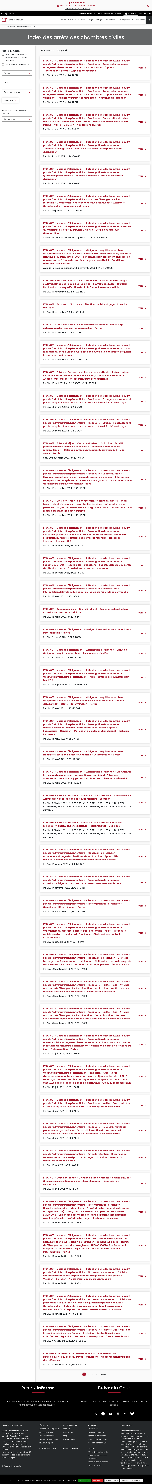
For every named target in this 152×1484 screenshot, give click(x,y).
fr (145, 13)
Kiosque (91, 20)
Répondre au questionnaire (77, 8)
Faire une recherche (96, 1432)
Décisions (82, 20)
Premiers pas (93, 1429)
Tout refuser (97, 1480)
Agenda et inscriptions (97, 1436)
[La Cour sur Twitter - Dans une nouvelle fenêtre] (95, 1414)
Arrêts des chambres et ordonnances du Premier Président (16, 57)
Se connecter (132, 13)
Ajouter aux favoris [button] (103, 13)
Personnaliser (113, 1480)
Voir (141, 68)
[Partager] (2, 13)
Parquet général (124, 20)
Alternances (68, 1432)
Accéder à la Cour (47, 1448)
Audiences (72, 20)
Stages (65, 1436)
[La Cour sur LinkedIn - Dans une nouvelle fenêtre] (118, 1414)
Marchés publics (69, 1439)
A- (13, 13)
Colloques (99, 20)
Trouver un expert (46, 1443)
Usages (91, 1448)
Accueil (6, 26)
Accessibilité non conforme (98, 1461)
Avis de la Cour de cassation (18, 64)
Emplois (66, 1429)
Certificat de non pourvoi (48, 1439)
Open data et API (94, 1465)
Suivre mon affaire (46, 1432)
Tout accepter (84, 1480)
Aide (140, 13)
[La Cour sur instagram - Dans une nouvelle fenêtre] (125, 1414)
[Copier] (6, 13)
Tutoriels (92, 1425)
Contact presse (70, 1448)
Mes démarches (138, 20)
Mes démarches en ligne (97, 1443)
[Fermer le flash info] (148, 5)
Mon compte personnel (97, 1439)
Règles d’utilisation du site (98, 1452)
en (150, 13)
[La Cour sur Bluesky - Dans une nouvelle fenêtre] (132, 1414)
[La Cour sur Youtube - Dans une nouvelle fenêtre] (110, 1414)
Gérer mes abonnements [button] (87, 13)
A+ (10, 13)
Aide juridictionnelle (47, 1436)
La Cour (63, 20)
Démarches (44, 1425)
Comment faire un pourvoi (49, 1429)
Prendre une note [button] (116, 13)
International (111, 20)
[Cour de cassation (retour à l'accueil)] (13, 20)
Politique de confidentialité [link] (132, 1480)
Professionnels (70, 1425)
